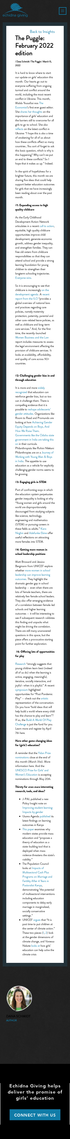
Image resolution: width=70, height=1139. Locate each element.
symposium (21, 690)
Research (20, 664)
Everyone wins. (23, 278)
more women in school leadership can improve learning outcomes (32, 574)
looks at (36, 946)
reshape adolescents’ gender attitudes (33, 411)
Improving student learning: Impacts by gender (37, 810)
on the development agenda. (32, 292)
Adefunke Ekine (38, 533)
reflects (19, 129)
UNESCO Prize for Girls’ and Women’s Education (31, 772)
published (45, 816)
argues (37, 920)
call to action (47, 226)
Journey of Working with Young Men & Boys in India (34, 456)
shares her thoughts (31, 112)
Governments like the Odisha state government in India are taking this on (34, 439)
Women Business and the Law (32, 337)
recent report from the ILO (32, 296)
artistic (44, 698)
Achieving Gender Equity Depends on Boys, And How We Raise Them (33, 426)
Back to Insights (42, 31)
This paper (28, 829)
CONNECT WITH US (35, 1115)
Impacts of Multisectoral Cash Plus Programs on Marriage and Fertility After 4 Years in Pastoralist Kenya (37, 876)
